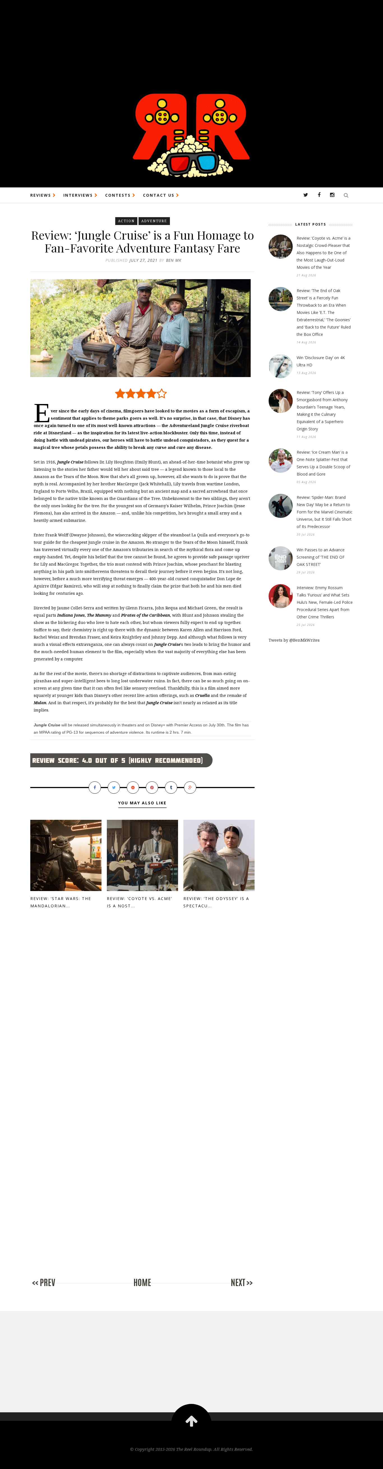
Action (126, 221)
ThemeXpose (192, 1461)
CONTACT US (159, 195)
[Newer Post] (52, 1288)
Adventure (154, 221)
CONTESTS (118, 195)
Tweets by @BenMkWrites (294, 640)
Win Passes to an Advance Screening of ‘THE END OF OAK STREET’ (321, 557)
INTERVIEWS (78, 195)
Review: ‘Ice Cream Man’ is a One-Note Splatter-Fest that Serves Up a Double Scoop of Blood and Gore (323, 463)
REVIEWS (41, 195)
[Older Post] (232, 1288)
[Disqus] (142, 1009)
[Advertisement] (168, 39)
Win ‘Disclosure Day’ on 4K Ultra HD (321, 361)
